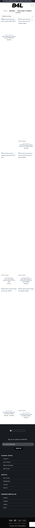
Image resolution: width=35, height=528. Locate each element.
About (10, 523)
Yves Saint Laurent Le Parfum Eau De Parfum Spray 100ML (26, 280)
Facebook (5, 497)
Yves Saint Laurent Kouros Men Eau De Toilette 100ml (26, 145)
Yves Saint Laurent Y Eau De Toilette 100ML (26, 415)
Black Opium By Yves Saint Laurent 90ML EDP (9, 37)
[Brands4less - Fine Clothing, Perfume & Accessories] (18, 5)
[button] (2, 5)
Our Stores (17, 523)
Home (5, 11)
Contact (23, 523)
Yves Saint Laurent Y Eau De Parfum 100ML (9, 413)
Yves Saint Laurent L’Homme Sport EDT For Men (9, 280)
